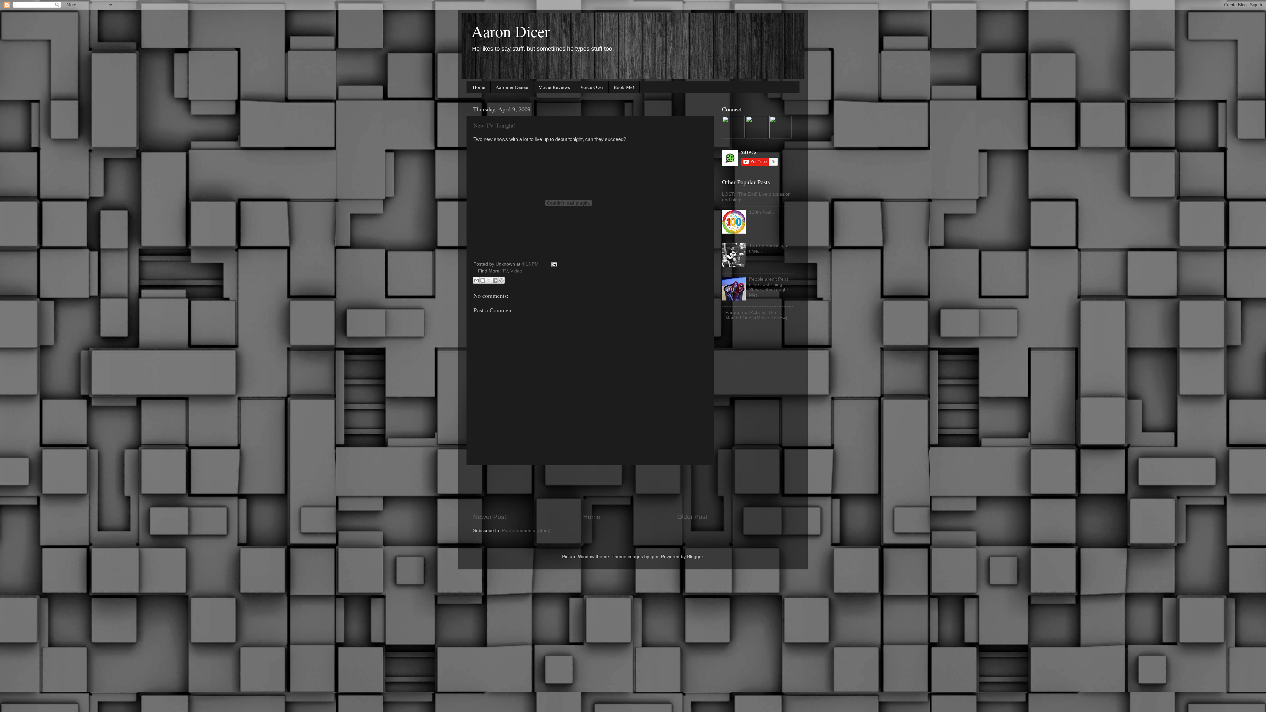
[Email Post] (553, 264)
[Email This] (476, 280)
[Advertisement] (593, 489)
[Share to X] (489, 280)
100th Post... (762, 212)
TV (505, 271)
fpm (654, 556)
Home (479, 87)
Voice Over (591, 87)
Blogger (695, 556)
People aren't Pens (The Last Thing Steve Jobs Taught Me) (769, 287)
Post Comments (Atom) (526, 530)
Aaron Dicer (510, 31)
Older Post (692, 516)
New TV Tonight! (494, 125)
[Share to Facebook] (495, 280)
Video (516, 271)
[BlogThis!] (482, 280)
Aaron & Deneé (512, 87)
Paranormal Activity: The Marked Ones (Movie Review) (756, 315)
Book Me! (624, 87)
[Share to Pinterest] (501, 280)
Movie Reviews (554, 87)
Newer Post (489, 516)
